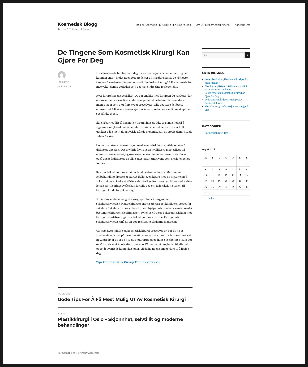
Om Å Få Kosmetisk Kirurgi (213, 24)
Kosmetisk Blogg (78, 24)
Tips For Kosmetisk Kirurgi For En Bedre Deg (162, 24)
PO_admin (63, 82)
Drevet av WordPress (88, 353)
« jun (211, 198)
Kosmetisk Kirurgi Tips (216, 133)
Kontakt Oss (242, 24)
